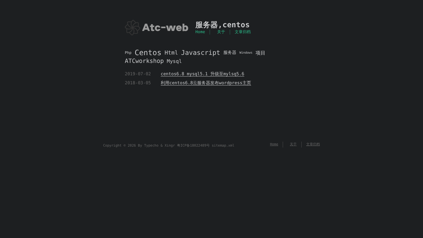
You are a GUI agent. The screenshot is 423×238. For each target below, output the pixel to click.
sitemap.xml (223, 145)
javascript (200, 52)
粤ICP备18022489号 (193, 145)
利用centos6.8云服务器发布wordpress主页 (206, 83)
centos (236, 24)
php (128, 53)
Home (200, 32)
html (171, 53)
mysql (174, 61)
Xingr (170, 145)
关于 (221, 32)
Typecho (151, 145)
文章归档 (243, 32)
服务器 (206, 24)
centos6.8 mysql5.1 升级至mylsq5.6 (202, 74)
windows (245, 53)
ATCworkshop (144, 61)
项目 (260, 53)
